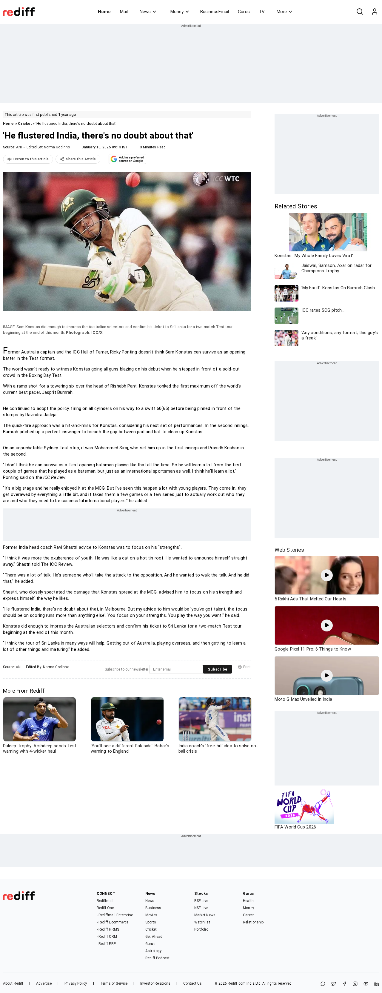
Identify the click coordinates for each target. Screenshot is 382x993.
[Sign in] (374, 11)
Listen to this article (31, 159)
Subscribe (217, 669)
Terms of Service (114, 983)
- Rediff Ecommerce (113, 922)
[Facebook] (344, 984)
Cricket (25, 123)
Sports (150, 922)
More (282, 11)
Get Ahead (153, 936)
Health (248, 901)
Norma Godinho (57, 147)
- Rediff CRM (107, 936)
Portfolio (201, 929)
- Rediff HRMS (108, 929)
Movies (151, 915)
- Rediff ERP (106, 944)
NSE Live (201, 908)
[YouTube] (365, 984)
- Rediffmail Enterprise (115, 915)
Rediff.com (237, 983)
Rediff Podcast (157, 958)
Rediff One (105, 908)
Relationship (253, 922)
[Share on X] (333, 984)
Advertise (44, 983)
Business (153, 908)
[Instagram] (355, 984)
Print (247, 667)
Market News (204, 915)
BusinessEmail (214, 11)
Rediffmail (105, 901)
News (145, 11)
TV (262, 11)
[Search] (359, 11)
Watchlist (202, 922)
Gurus (244, 11)
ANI (19, 147)
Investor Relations (155, 983)
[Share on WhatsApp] (323, 984)
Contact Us (192, 983)
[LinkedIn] (376, 984)
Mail (124, 11)
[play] (327, 575)
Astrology (153, 951)
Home (104, 11)
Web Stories (289, 550)
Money (177, 11)
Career (248, 915)
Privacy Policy (75, 983)
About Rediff (13, 983)
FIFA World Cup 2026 (295, 827)
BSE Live (201, 901)
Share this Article (81, 159)
